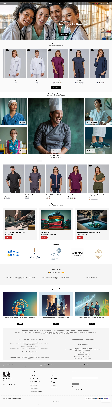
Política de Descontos (34, 378)
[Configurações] (103, 3)
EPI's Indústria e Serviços (29, 351)
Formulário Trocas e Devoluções (36, 391)
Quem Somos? (33, 376)
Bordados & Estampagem (35, 381)
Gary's (77, 349)
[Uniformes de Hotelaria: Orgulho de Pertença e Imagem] (56, 304)
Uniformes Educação (29, 356)
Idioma (57, 404)
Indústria (53, 161)
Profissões (44, 3)
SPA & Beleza (58, 3)
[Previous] (2, 21)
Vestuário (31, 3)
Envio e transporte (33, 385)
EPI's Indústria (53, 379)
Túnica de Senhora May (73, 194)
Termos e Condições (34, 388)
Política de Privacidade (34, 390)
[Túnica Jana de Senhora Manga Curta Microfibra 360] (98, 178)
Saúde (65, 3)
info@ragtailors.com (8, 0)
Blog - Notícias (32, 375)
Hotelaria (51, 3)
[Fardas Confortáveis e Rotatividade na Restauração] (92, 304)
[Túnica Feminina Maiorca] (34, 178)
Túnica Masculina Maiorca (9, 194)
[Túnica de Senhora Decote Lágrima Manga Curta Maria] (88, 63)
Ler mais (20, 323)
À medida (31, 379)
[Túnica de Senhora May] (77, 178)
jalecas (31, 343)
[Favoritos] (106, 3)
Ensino (70, 3)
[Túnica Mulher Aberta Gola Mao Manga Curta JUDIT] (67, 63)
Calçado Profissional (69, 161)
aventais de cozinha (27, 343)
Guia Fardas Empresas (55, 373)
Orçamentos (95, 3)
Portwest (83, 349)
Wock (75, 349)
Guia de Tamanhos (33, 382)
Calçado (38, 3)
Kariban (80, 349)
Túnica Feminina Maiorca (30, 194)
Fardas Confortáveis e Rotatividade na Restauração (91, 317)
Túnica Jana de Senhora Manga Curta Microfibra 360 (97, 195)
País (38, 404)
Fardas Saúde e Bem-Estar (29, 347)
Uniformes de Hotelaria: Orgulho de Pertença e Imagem (56, 317)
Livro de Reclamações (34, 387)
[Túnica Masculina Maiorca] (13, 178)
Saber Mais (8, 237)
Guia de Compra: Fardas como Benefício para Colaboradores (20, 317)
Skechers (72, 349)
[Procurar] (101, 3)
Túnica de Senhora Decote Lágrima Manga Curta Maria (88, 79)
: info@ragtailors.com (10, 381)
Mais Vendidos (54, 385)
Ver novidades (56, 87)
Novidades (53, 384)
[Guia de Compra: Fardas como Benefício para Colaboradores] (20, 304)
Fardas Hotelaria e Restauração (29, 342)
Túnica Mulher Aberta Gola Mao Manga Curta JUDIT (67, 79)
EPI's (75, 3)
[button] (108, 3)
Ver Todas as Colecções (55, 387)
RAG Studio (58, 401)
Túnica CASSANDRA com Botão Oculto (54, 194)
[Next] (109, 21)
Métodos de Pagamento (34, 384)
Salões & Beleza (54, 378)
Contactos (32, 373)
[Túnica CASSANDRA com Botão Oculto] (56, 178)
